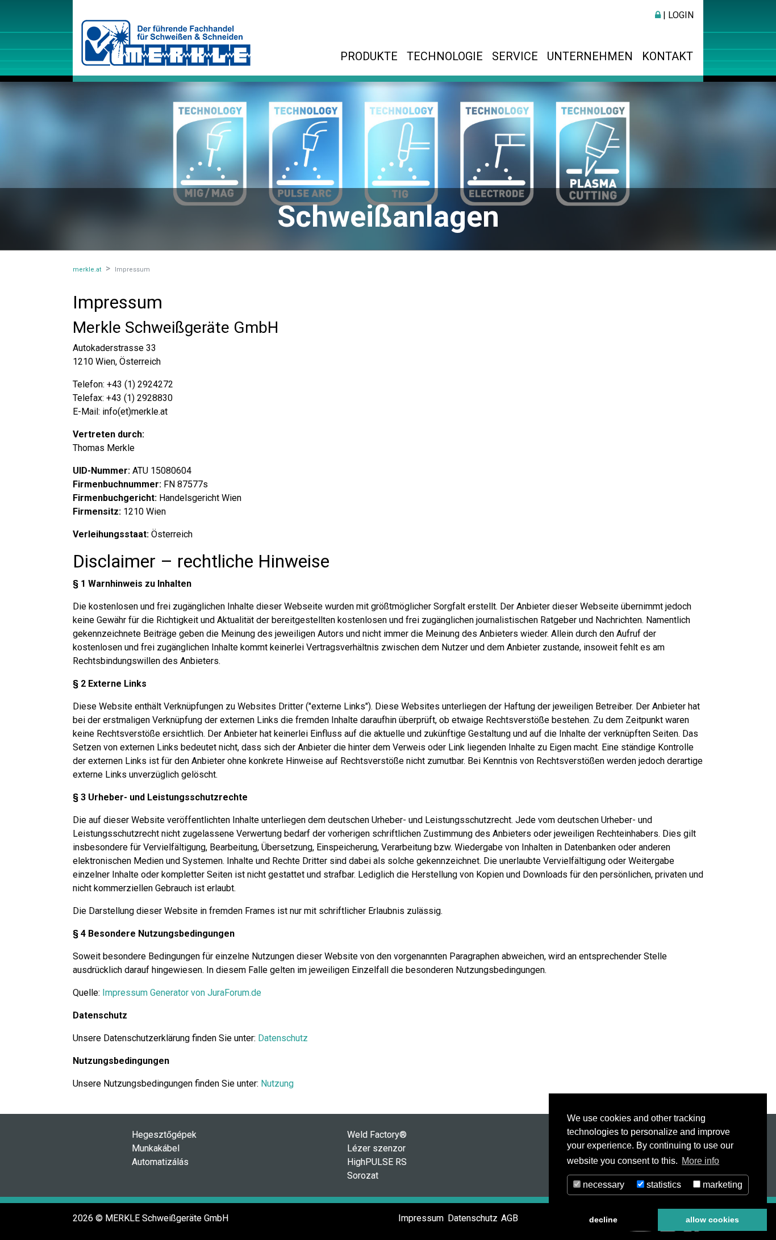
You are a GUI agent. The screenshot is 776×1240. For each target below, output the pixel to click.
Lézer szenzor (376, 1148)
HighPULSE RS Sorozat (377, 1169)
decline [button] (603, 1219)
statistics (662, 1184)
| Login (677, 15)
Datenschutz (283, 1038)
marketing (721, 1184)
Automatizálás (160, 1162)
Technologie (445, 56)
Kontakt (667, 56)
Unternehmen (590, 56)
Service (515, 56)
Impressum (421, 1218)
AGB (509, 1218)
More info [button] (700, 1161)
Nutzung (277, 1083)
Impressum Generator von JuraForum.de (181, 992)
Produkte (369, 56)
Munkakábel (156, 1148)
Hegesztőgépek (164, 1134)
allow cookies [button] (712, 1219)
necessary (602, 1184)
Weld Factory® (377, 1134)
